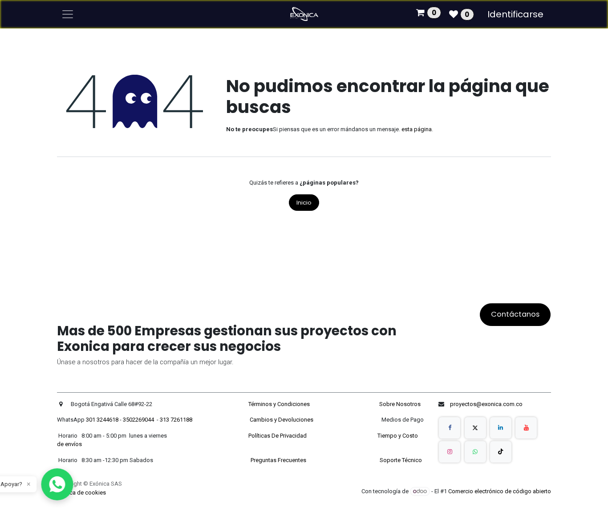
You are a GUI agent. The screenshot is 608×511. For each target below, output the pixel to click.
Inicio (304, 202)
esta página (416, 129)
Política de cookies (81, 492)
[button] (57, 484)
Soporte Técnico (401, 460)
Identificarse (515, 14)
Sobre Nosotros (400, 404)
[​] (449, 428)
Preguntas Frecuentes (279, 460)
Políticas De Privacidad (278, 435)
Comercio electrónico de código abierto (499, 491)
